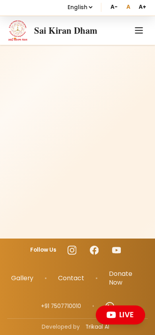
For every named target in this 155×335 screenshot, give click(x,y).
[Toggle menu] (139, 30)
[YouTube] (116, 250)
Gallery (22, 278)
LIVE (126, 315)
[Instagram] (72, 250)
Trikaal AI (97, 327)
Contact (71, 278)
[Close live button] (142, 307)
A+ (142, 7)
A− (113, 7)
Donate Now (120, 278)
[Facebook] (94, 250)
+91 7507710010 (61, 306)
